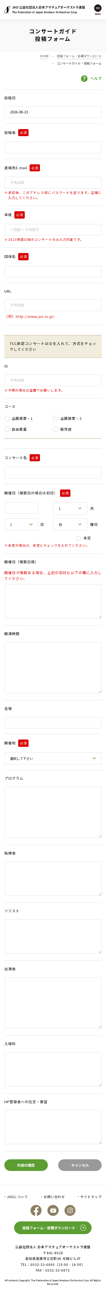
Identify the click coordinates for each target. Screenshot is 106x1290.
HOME (44, 56)
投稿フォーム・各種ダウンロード (79, 56)
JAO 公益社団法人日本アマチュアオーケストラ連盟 (44, 10)
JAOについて (17, 1196)
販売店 (66, 429)
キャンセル (80, 1165)
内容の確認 (26, 1165)
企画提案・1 (22, 418)
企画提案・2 (71, 418)
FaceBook (36, 1210)
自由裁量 (19, 429)
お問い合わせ (54, 1196)
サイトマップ (91, 1196)
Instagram (70, 1210)
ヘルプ (96, 78)
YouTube (52, 1210)
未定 (87, 537)
